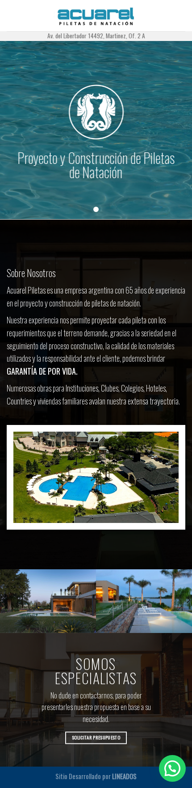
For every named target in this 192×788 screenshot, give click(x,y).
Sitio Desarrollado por (96, 776)
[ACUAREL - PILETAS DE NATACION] (96, 15)
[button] (172, 768)
